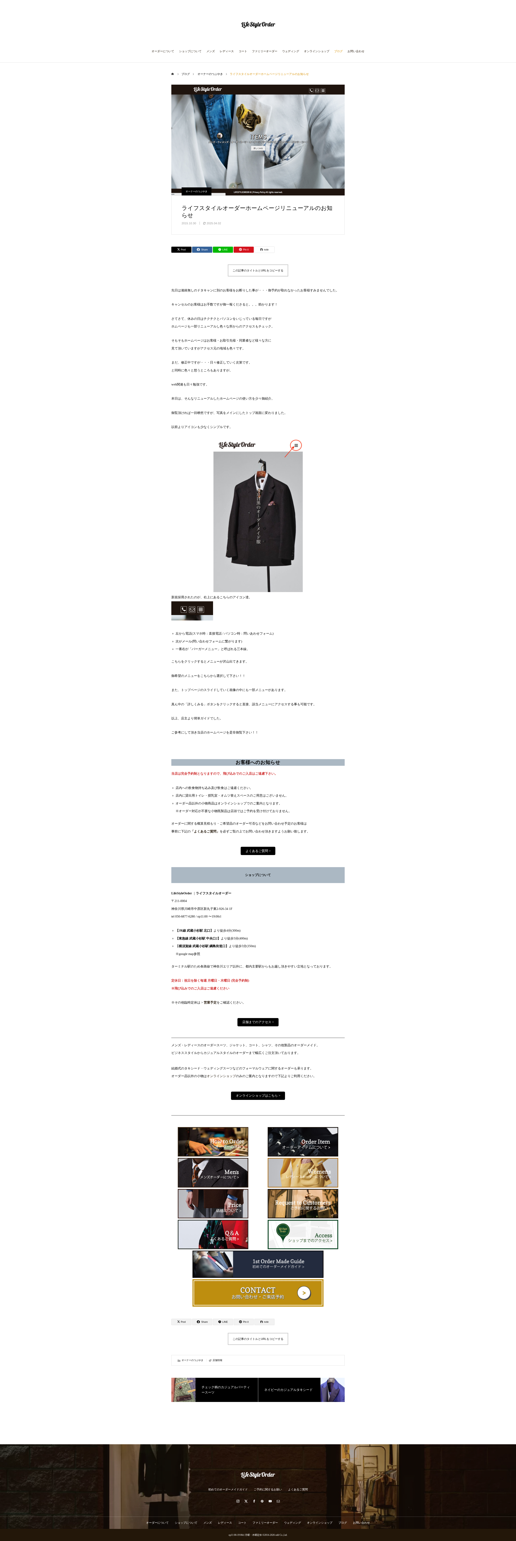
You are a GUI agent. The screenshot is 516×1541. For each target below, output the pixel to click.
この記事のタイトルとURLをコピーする (258, 270)
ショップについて (190, 51)
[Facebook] (254, 1501)
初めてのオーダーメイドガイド (228, 1489)
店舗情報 (217, 1360)
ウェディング (290, 51)
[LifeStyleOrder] (258, 25)
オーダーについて (163, 51)
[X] (246, 1501)
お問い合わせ (355, 51)
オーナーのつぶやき (196, 191)
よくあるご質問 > (258, 851)
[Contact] (278, 1501)
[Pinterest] (262, 1501)
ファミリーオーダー (264, 51)
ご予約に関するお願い (268, 1489)
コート (243, 51)
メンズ (210, 51)
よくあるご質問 (298, 1489)
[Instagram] (238, 1501)
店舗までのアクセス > (258, 1022)
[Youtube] (270, 1501)
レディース (227, 51)
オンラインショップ (316, 51)
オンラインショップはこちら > (258, 1095)
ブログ (338, 51)
